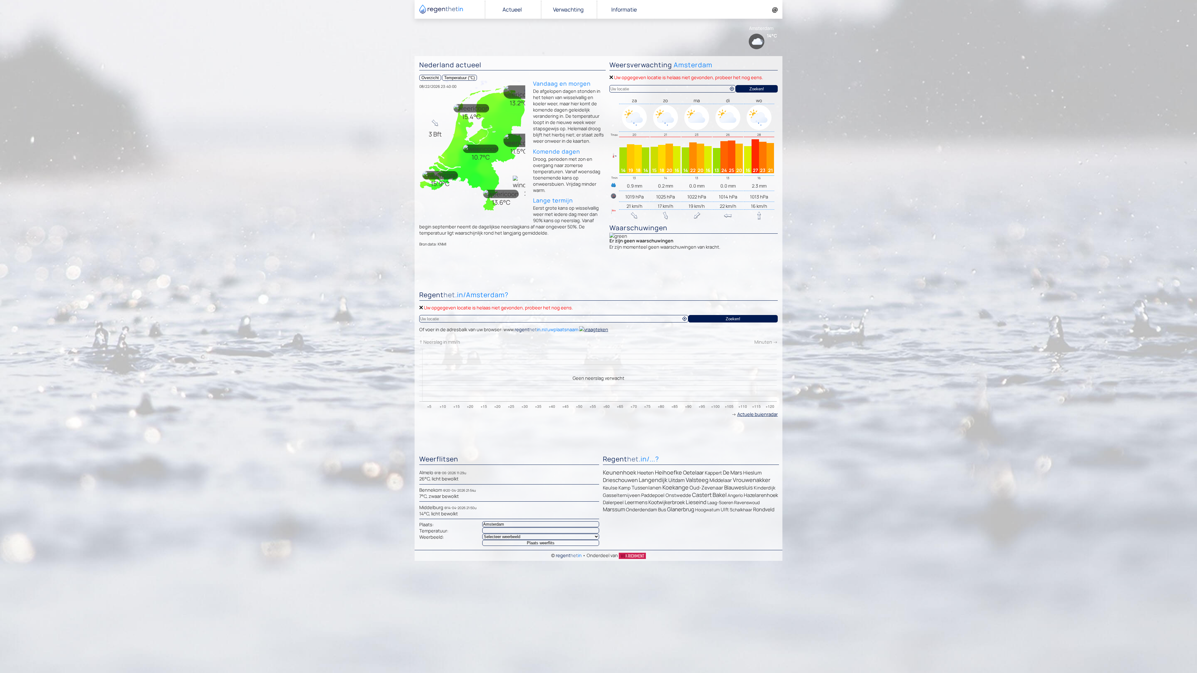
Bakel (720, 495)
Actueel (512, 9)
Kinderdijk (764, 487)
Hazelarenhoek (761, 495)
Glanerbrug (680, 509)
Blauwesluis (738, 487)
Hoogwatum (707, 510)
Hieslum (752, 472)
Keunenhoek (619, 472)
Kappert (713, 473)
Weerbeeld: (431, 537)
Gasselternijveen (621, 495)
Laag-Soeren (720, 502)
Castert (702, 495)
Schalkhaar (741, 510)
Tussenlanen (646, 487)
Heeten (645, 472)
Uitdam (676, 480)
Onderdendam (641, 509)
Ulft (725, 509)
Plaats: (426, 524)
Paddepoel (653, 495)
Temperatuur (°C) (459, 77)
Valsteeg (697, 480)
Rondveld (763, 509)
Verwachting (568, 9)
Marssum (614, 509)
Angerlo (735, 495)
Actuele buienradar (757, 414)
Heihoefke (668, 472)
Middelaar (720, 480)
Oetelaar (693, 472)
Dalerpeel (613, 502)
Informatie (624, 9)
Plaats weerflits (541, 543)
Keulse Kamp (617, 487)
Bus (662, 509)
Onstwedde (678, 495)
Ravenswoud (747, 502)
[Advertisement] (598, 272)
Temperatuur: (433, 530)
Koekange (675, 487)
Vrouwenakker (751, 480)
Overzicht (430, 77)
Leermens (636, 502)
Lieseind (696, 502)
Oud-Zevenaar (706, 487)
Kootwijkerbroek (666, 502)
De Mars (732, 472)
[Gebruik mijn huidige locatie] (732, 89)
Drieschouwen (620, 480)
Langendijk (653, 480)
